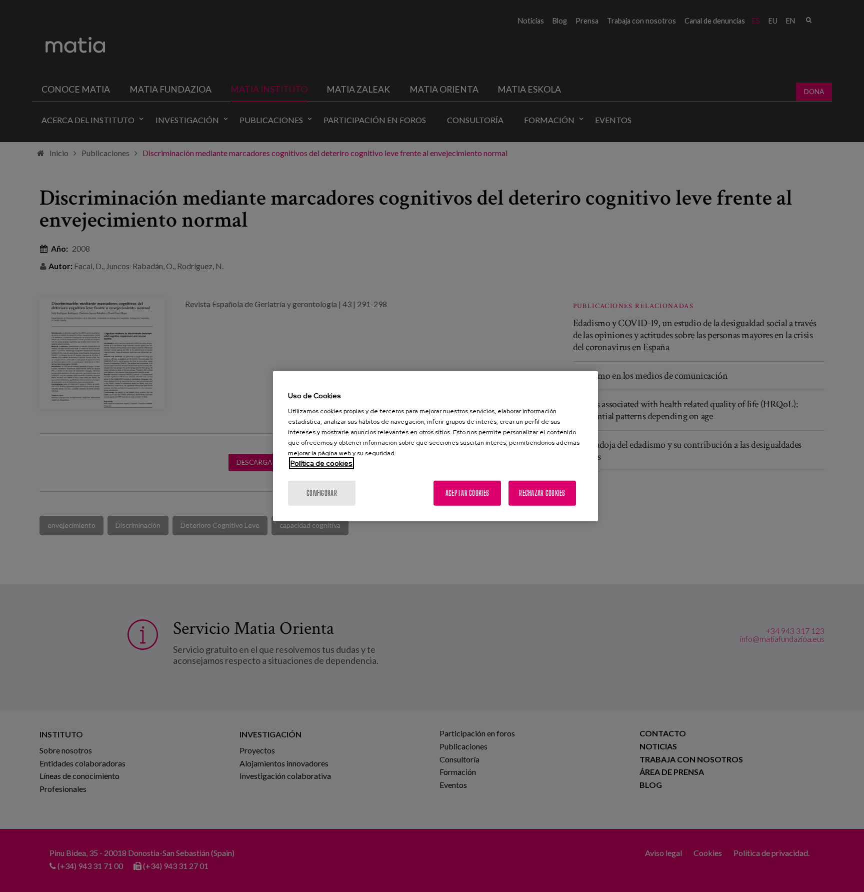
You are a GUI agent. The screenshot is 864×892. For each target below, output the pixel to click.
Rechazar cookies (542, 493)
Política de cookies (321, 463)
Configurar (321, 493)
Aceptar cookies (467, 493)
